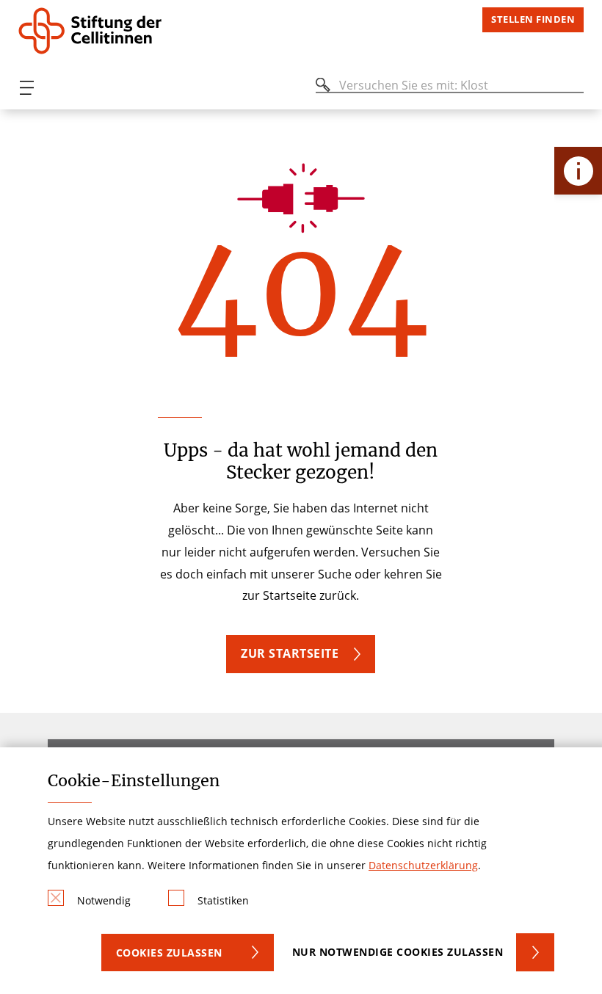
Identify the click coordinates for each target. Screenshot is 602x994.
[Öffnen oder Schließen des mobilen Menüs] (26, 88)
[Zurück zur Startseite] (105, 30)
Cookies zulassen (169, 952)
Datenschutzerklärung (423, 865)
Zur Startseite (289, 653)
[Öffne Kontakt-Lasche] (578, 171)
